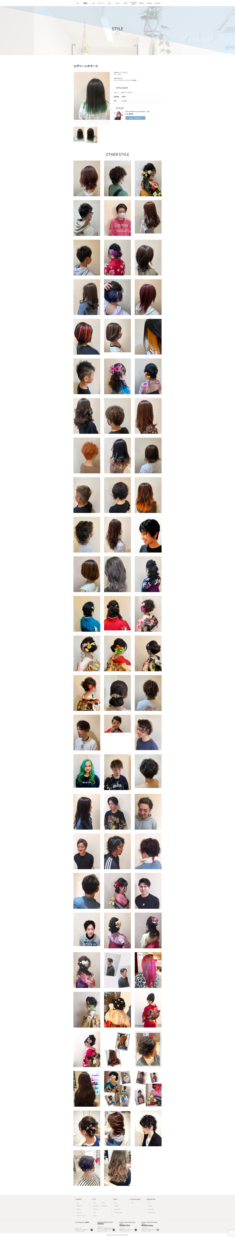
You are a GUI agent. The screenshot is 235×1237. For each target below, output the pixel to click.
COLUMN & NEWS (133, 3)
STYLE (117, 3)
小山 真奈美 (129, 114)
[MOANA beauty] (109, 3)
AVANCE (116, 1206)
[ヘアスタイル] (86, 178)
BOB (94, 1212)
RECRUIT (141, 3)
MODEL (78, 1209)
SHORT (95, 1216)
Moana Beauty (118, 1212)
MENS (103, 1203)
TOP (77, 3)
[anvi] (85, 3)
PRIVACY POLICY (81, 1216)
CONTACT (79, 1212)
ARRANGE (104, 1206)
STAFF (125, 3)
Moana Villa (117, 1209)
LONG (94, 1203)
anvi (115, 1203)
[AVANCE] (93, 3)
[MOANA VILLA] (101, 3)
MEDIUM (95, 1209)
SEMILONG (96, 1206)
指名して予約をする (135, 118)
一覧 (132, 1203)
